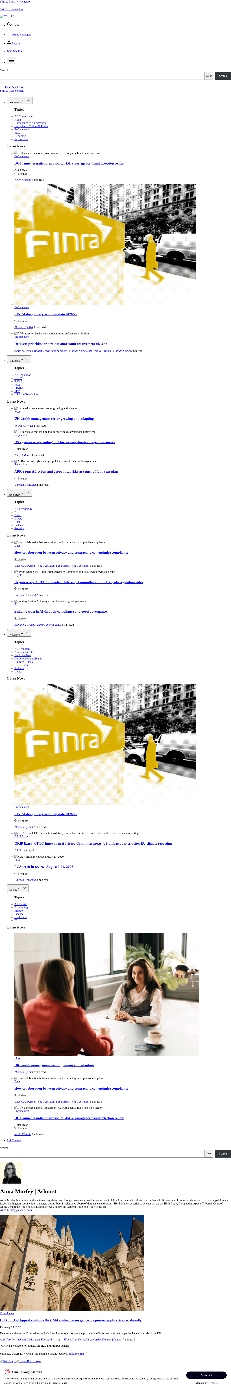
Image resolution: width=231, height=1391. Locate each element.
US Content (14, 1140)
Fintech (18, 525)
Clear (209, 76)
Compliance (15, 102)
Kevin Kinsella (22, 179)
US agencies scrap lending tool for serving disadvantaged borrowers (64, 442)
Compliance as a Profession (30, 122)
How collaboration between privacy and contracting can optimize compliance (71, 552)
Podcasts (19, 668)
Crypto (18, 518)
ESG (17, 132)
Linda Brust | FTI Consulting (72, 565)
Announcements (23, 652)
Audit (17, 119)
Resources (14, 634)
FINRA (18, 387)
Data (17, 521)
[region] (115, 1377)
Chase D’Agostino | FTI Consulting (34, 565)
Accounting (21, 907)
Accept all (206, 1375)
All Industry (21, 904)
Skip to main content (11, 9)
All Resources (22, 648)
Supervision (21, 139)
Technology (15, 494)
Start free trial (76, 1353)
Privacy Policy (59, 1383)
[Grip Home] (8, 1361)
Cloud (17, 515)
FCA (17, 384)
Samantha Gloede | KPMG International (37, 624)
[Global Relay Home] (28, 1361)
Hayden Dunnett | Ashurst (107, 1339)
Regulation (14, 361)
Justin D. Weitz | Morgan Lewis (32, 350)
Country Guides (23, 661)
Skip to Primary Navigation (15, 1)
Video (17, 671)
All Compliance (23, 116)
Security (19, 528)
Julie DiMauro (22, 455)
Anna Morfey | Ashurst (13, 1339)
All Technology (23, 508)
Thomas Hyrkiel (23, 327)
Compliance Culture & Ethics (31, 126)
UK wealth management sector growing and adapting (54, 418)
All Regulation (22, 374)
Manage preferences (206, 1383)
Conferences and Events (28, 658)
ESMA (18, 381)
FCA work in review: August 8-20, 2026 (43, 867)
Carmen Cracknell (25, 484)
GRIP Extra (21, 665)
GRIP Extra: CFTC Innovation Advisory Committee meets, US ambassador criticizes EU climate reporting (93, 843)
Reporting (20, 135)
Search (4, 70)
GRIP (17, 850)
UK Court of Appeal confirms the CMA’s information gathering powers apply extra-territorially (70, 1320)
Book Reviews (22, 655)
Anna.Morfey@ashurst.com (16, 1210)
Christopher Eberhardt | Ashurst (45, 1339)
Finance (18, 913)
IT (15, 920)
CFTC (18, 378)
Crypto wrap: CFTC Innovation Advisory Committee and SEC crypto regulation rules (78, 582)
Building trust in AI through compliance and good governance (60, 611)
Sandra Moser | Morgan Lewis (68, 350)
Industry (13, 890)
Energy (18, 910)
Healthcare (20, 917)
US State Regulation (26, 394)
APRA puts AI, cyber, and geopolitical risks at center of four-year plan (66, 471)
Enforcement (21, 129)
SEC (17, 391)
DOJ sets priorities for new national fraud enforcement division (60, 344)
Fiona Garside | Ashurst (78, 1339)
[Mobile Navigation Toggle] (11, 60)
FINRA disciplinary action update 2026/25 (45, 314)
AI (16, 512)
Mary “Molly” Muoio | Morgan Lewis (108, 350)
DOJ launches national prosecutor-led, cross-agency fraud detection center (69, 163)
